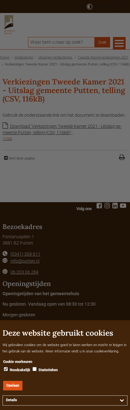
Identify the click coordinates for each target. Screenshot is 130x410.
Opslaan (12, 385)
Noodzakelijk (19, 370)
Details (11, 400)
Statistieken (48, 370)
